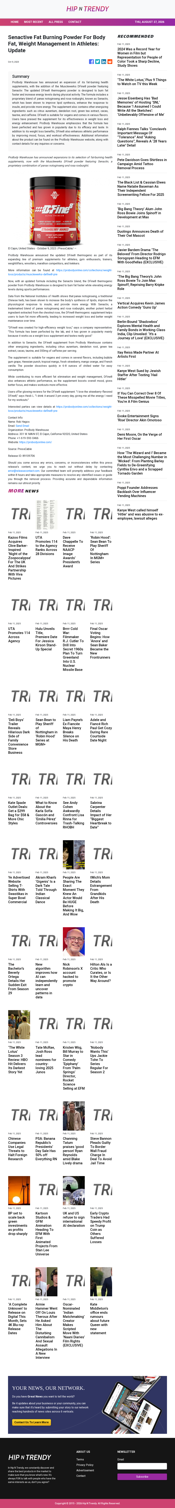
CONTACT (75, 22)
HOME (15, 22)
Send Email (22, 425)
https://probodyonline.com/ (35, 442)
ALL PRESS (56, 22)
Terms (80, 1459)
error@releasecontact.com (23, 470)
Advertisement (85, 1470)
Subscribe (142, 1476)
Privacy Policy (84, 1465)
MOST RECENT (33, 22)
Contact (80, 1475)
